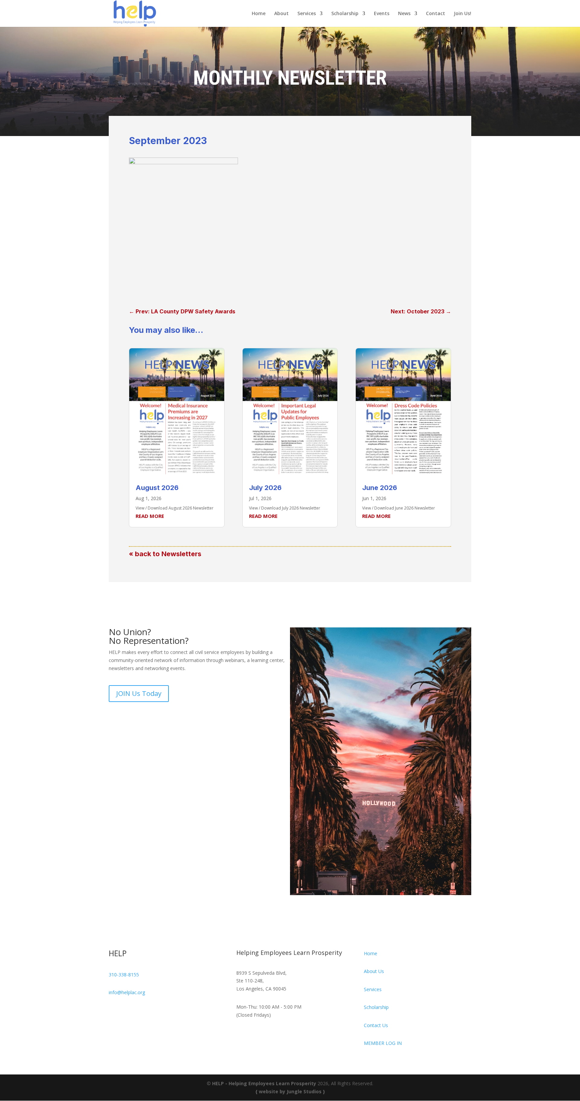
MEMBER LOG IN (383, 1043)
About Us (374, 971)
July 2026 (265, 488)
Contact (435, 13)
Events (381, 13)
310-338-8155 (124, 974)
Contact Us (376, 1025)
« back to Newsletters (165, 554)
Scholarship (344, 13)
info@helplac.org (127, 992)
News (404, 13)
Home (258, 13)
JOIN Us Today (138, 693)
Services (306, 13)
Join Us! (462, 13)
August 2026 (157, 488)
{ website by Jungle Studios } (290, 1091)
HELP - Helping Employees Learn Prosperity (264, 1083)
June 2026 (379, 488)
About (281, 13)
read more (150, 516)
